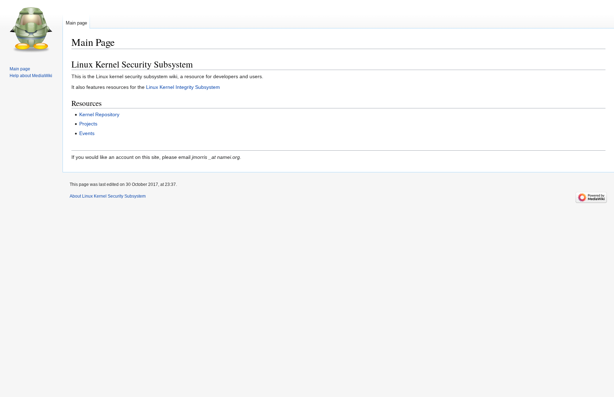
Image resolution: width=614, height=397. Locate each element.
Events (87, 133)
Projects (88, 124)
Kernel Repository (99, 114)
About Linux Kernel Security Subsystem (108, 196)
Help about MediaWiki (31, 75)
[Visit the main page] (31, 28)
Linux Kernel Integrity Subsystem (183, 87)
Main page (76, 23)
